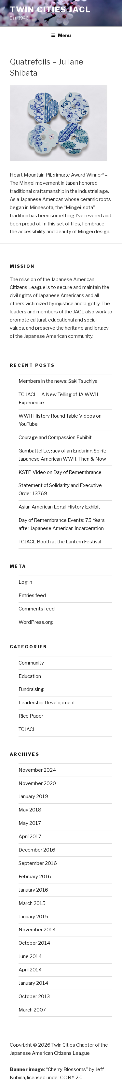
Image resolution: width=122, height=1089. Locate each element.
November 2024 (37, 770)
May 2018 (30, 810)
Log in (25, 582)
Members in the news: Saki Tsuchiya (58, 381)
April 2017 (30, 836)
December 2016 (37, 850)
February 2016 (35, 877)
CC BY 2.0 (71, 1078)
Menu (64, 35)
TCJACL (27, 729)
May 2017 (30, 823)
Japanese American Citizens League (50, 1053)
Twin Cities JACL (50, 9)
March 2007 (32, 1010)
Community (31, 663)
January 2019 (33, 796)
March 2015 (32, 903)
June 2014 (30, 956)
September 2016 (38, 863)
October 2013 (34, 996)
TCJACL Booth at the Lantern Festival (60, 542)
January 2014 (33, 983)
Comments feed (37, 609)
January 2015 (33, 917)
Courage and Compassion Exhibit (55, 437)
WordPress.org (36, 622)
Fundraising (31, 689)
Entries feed (32, 595)
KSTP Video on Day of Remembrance (60, 472)
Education (30, 676)
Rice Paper (31, 716)
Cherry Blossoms (67, 1069)
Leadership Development (47, 703)
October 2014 (34, 943)
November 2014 (37, 930)
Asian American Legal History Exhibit (59, 507)
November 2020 (37, 783)
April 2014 (30, 970)
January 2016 (33, 890)
